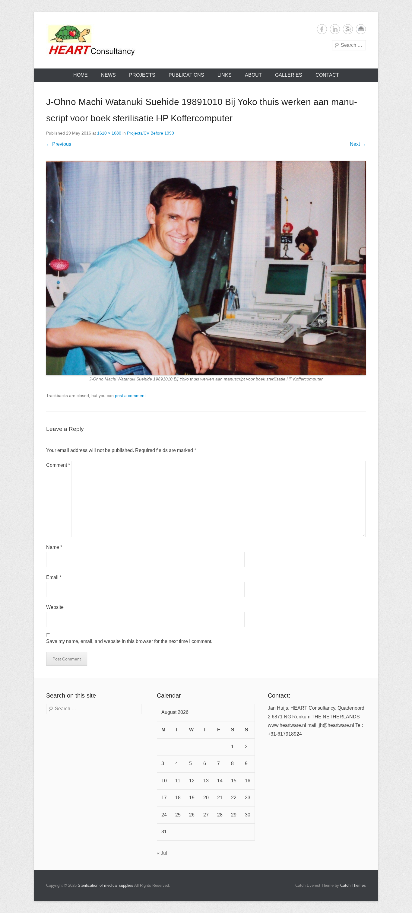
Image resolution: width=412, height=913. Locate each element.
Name (54, 547)
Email (361, 29)
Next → (358, 144)
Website (55, 607)
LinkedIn (335, 29)
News (108, 75)
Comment (58, 465)
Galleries (288, 75)
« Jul (162, 853)
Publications (186, 75)
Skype (348, 29)
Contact (327, 75)
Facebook (322, 29)
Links (224, 75)
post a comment (130, 395)
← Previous (58, 144)
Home (80, 75)
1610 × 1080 (109, 133)
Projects (142, 75)
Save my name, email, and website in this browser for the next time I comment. (129, 641)
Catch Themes (353, 885)
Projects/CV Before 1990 (150, 133)
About (253, 75)
